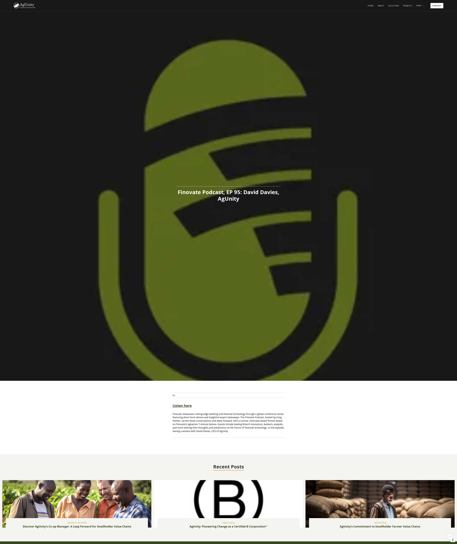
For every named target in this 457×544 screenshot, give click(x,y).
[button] (420, 5)
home (370, 5)
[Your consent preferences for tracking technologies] (453, 540)
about (381, 5)
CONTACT (437, 5)
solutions (393, 5)
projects (407, 5)
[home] (24, 5)
